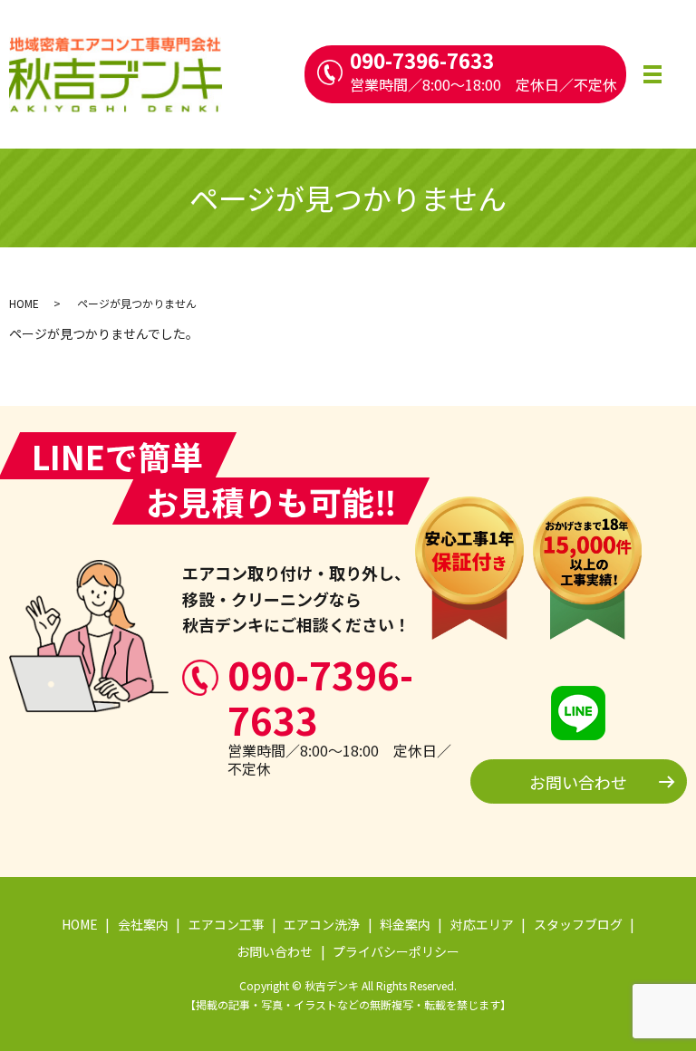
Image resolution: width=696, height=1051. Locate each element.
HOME (24, 303)
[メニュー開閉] (652, 74)
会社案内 (143, 924)
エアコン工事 (226, 924)
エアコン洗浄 (322, 924)
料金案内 (405, 924)
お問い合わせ (578, 782)
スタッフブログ (578, 924)
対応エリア (482, 924)
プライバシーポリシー (396, 951)
